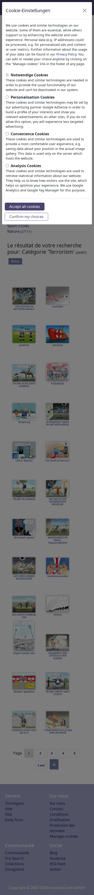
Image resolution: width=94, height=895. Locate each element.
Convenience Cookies (30, 133)
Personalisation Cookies (33, 97)
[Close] (84, 10)
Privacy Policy (66, 54)
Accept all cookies (24, 206)
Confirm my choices (26, 216)
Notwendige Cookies (29, 74)
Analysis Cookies (26, 165)
